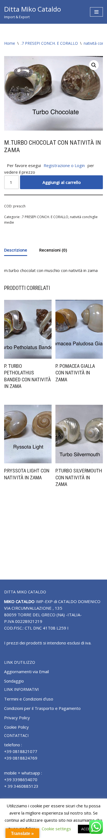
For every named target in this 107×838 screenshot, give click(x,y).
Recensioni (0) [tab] (53, 250)
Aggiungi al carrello (62, 182)
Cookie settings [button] (56, 828)
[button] (94, 65)
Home (9, 43)
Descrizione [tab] (15, 250)
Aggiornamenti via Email (26, 671)
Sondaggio (14, 681)
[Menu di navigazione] (96, 12)
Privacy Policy (17, 717)
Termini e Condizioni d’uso (28, 699)
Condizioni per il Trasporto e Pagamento (42, 708)
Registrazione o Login (64, 165)
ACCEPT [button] (87, 828)
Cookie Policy (16, 727)
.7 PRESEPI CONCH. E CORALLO (49, 43)
